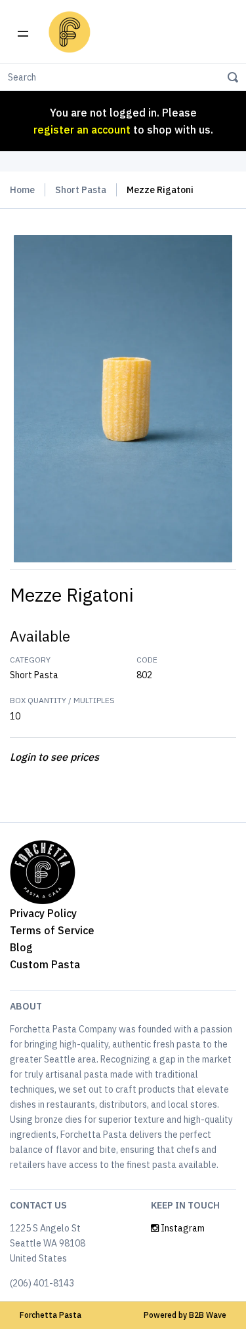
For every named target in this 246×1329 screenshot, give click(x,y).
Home (22, 190)
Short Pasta (80, 190)
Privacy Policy (43, 913)
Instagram (182, 1228)
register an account (82, 129)
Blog (21, 947)
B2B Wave (207, 1315)
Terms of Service (52, 930)
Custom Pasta (45, 964)
